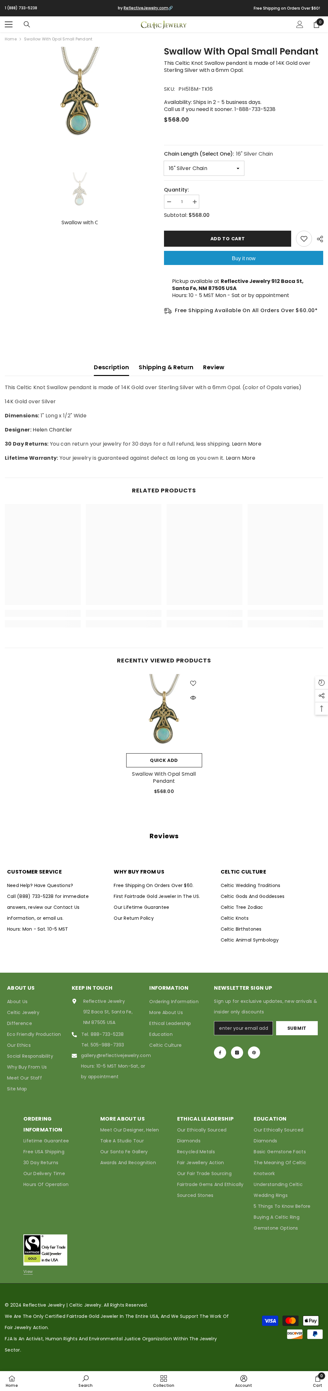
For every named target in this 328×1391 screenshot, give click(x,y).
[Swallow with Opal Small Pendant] (164, 712)
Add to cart (227, 238)
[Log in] (299, 24)
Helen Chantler (52, 429)
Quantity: (176, 189)
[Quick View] (193, 698)
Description (111, 367)
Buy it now (244, 258)
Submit (297, 1028)
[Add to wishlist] (304, 239)
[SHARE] (317, 239)
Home (11, 39)
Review (213, 367)
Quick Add (164, 760)
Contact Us (66, 907)
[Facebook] (220, 1052)
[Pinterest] (254, 1052)
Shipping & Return (166, 367)
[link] (43, 613)
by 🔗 (145, 8)
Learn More (246, 444)
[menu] (8, 24)
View (28, 1271)
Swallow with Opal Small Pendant (164, 778)
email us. (53, 918)
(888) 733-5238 (36, 896)
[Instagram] (237, 1052)
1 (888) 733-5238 (21, 8)
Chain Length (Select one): (218, 154)
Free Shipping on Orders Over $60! (287, 8)
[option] (79, 95)
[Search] (27, 24)
